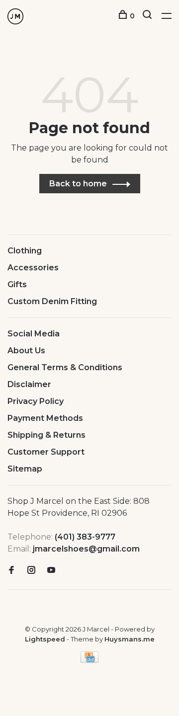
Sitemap (24, 469)
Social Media (33, 333)
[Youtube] (51, 570)
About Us (26, 350)
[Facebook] (11, 570)
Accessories (33, 267)
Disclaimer (29, 384)
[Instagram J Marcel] (31, 570)
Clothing (24, 250)
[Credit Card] (89, 660)
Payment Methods (45, 418)
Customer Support (46, 452)
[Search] (148, 15)
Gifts (17, 284)
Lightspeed (45, 639)
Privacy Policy (35, 401)
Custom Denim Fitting (52, 301)
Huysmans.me (129, 639)
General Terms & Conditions (64, 367)
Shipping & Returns (46, 435)
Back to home (78, 183)
